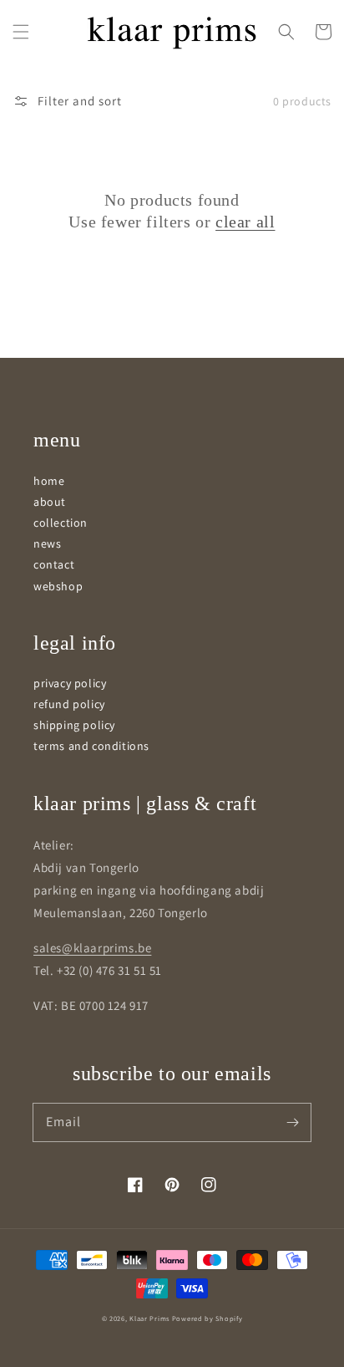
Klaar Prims (149, 1318)
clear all (245, 221)
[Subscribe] (292, 1122)
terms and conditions (91, 745)
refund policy (69, 704)
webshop (58, 586)
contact (53, 564)
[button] (21, 31)
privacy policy (69, 683)
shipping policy (74, 724)
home (48, 480)
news (47, 543)
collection (60, 522)
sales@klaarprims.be (92, 948)
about (49, 501)
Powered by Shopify (207, 1318)
